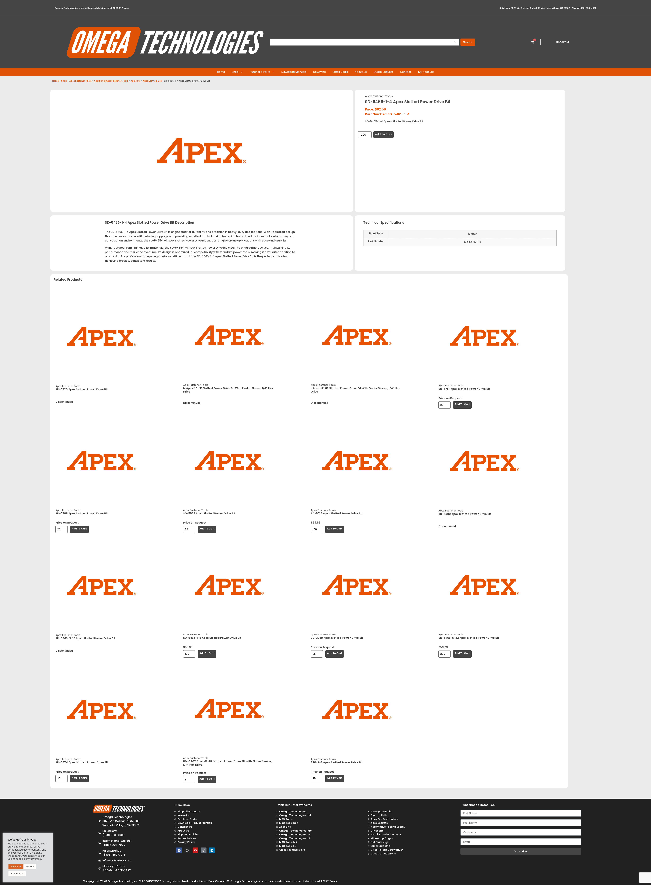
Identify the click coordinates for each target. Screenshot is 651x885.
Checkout (562, 42)
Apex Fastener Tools (80, 80)
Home (221, 72)
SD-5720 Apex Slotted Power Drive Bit (81, 389)
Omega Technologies (122, 881)
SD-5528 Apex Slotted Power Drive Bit (209, 513)
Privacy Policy (34, 858)
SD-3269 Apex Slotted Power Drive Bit (337, 638)
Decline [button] (30, 866)
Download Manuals (293, 72)
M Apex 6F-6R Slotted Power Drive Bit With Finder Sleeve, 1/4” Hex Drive (228, 390)
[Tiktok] (203, 850)
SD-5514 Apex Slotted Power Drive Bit (336, 513)
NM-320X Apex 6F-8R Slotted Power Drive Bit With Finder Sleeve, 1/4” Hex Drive (227, 763)
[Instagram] (187, 850)
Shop (235, 72)
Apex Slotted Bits (152, 80)
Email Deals (340, 72)
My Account (426, 72)
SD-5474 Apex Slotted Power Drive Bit (81, 762)
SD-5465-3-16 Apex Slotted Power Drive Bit (85, 638)
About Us (361, 72)
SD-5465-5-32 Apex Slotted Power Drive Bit (468, 638)
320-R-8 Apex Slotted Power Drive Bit (337, 762)
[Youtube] (195, 850)
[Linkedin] (212, 850)
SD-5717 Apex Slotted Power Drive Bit (464, 389)
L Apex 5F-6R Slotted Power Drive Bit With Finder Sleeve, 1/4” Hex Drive (355, 390)
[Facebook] (179, 850)
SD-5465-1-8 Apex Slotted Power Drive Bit (212, 638)
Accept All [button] (16, 866)
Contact (405, 72)
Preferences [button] (17, 873)
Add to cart (383, 134)
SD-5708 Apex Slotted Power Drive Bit (81, 513)
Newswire (319, 72)
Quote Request (383, 72)
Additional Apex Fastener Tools (111, 80)
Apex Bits (136, 80)
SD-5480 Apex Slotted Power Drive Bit (464, 514)
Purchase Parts (260, 72)
